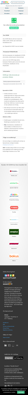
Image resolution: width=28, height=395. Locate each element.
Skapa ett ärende (6, 337)
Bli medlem (7, 13)
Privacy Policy (6, 328)
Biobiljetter (21, 8)
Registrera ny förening (7, 330)
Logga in (21, 13)
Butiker (7, 8)
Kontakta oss (5, 322)
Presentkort (7, 10)
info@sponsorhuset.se (8, 145)
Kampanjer (21, 10)
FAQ (4, 324)
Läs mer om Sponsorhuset (8, 326)
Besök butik (14, 28)
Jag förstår (20, 392)
